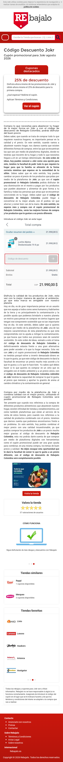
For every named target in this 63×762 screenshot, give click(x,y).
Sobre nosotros (15, 742)
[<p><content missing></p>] (58, 37)
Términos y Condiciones (19, 736)
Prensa (11, 725)
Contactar (13, 728)
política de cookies (31, 7)
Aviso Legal (13, 739)
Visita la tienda (31, 493)
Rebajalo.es (15, 751)
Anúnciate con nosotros (19, 721)
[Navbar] (5, 37)
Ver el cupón (31, 106)
